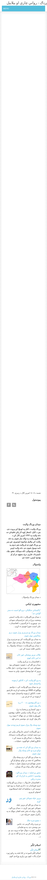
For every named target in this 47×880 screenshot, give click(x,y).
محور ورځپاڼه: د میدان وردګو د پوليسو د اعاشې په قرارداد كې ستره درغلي (28, 775)
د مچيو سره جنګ (34, 820)
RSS (14, 505)
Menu (6, 8)
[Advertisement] (22, 471)
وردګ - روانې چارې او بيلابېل (21, 877)
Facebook (9, 505)
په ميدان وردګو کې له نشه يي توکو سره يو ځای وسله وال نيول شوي (28, 750)
